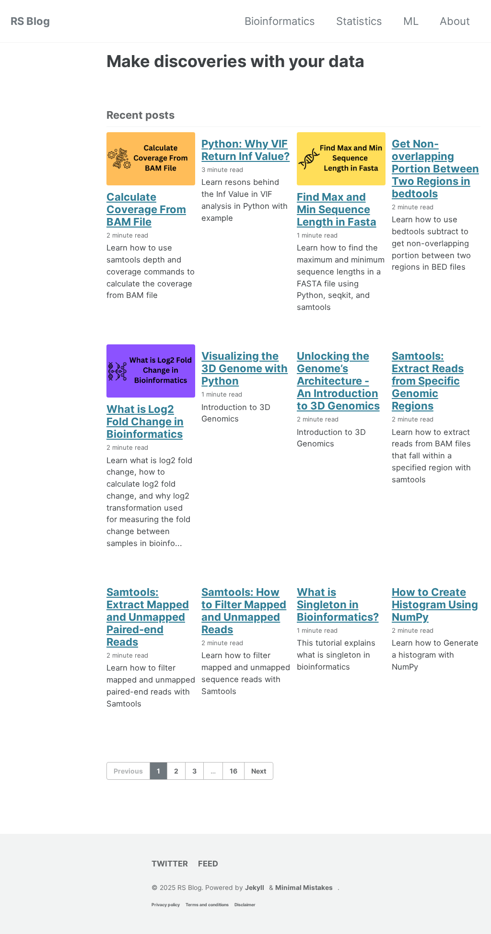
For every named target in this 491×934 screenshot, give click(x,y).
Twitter (170, 863)
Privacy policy (166, 904)
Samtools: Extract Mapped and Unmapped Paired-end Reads (147, 617)
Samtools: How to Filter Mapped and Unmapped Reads (243, 611)
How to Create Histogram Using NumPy (435, 604)
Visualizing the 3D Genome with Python (244, 368)
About (455, 21)
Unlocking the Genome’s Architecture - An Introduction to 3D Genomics (338, 381)
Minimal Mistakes (304, 887)
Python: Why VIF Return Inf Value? (245, 149)
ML (411, 21)
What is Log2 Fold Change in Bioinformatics (145, 421)
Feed (208, 863)
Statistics (359, 21)
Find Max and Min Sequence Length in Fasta (336, 209)
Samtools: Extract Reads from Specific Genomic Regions (428, 381)
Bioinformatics (280, 21)
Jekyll (254, 887)
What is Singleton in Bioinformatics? (338, 604)
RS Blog (30, 21)
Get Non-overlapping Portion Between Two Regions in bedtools (435, 168)
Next (258, 771)
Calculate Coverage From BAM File (146, 209)
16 (233, 771)
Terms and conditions (207, 904)
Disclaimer (245, 904)
